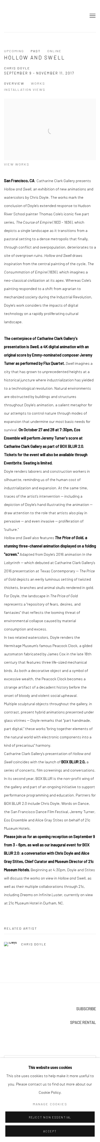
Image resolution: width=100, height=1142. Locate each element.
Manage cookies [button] (50, 1104)
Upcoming (14, 51)
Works (38, 83)
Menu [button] (92, 16)
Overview (14, 83)
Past (36, 51)
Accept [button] (50, 1131)
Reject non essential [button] (50, 1117)
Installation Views (24, 89)
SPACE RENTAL (83, 1022)
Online (54, 51)
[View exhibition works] (50, 103)
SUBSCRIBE (86, 1008)
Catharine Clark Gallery (14, 16)
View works (16, 164)
